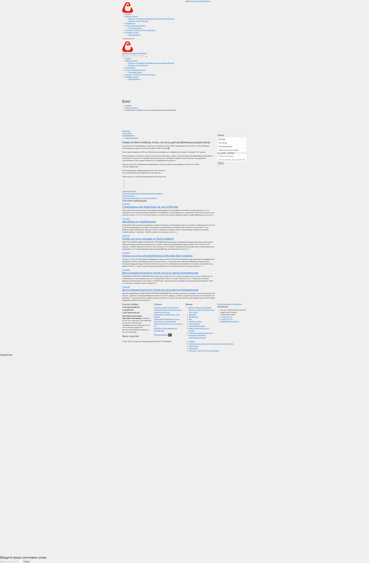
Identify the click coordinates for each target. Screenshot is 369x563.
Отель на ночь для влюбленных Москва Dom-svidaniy (157, 255)
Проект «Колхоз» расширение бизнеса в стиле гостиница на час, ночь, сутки (202, 310)
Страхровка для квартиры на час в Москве (150, 206)
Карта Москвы (194, 324)
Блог (190, 319)
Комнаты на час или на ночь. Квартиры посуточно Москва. (211, 344)
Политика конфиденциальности (201, 333)
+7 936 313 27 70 (226, 317)
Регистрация (193, 346)
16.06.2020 (126, 236)
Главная (128, 105)
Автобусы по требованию (139, 221)
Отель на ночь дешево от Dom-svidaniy (148, 238)
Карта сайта (193, 348)
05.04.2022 (126, 204)
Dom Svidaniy (127, 133)
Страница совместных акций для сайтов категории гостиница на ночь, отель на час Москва (168, 310)
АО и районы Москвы (197, 326)
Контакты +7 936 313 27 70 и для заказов (204, 351)
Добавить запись (195, 321)
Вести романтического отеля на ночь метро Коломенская (160, 272)
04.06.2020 (126, 131)
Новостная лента (131, 108)
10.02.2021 (126, 219)
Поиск (220, 163)
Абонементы (193, 317)
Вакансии (192, 315)
